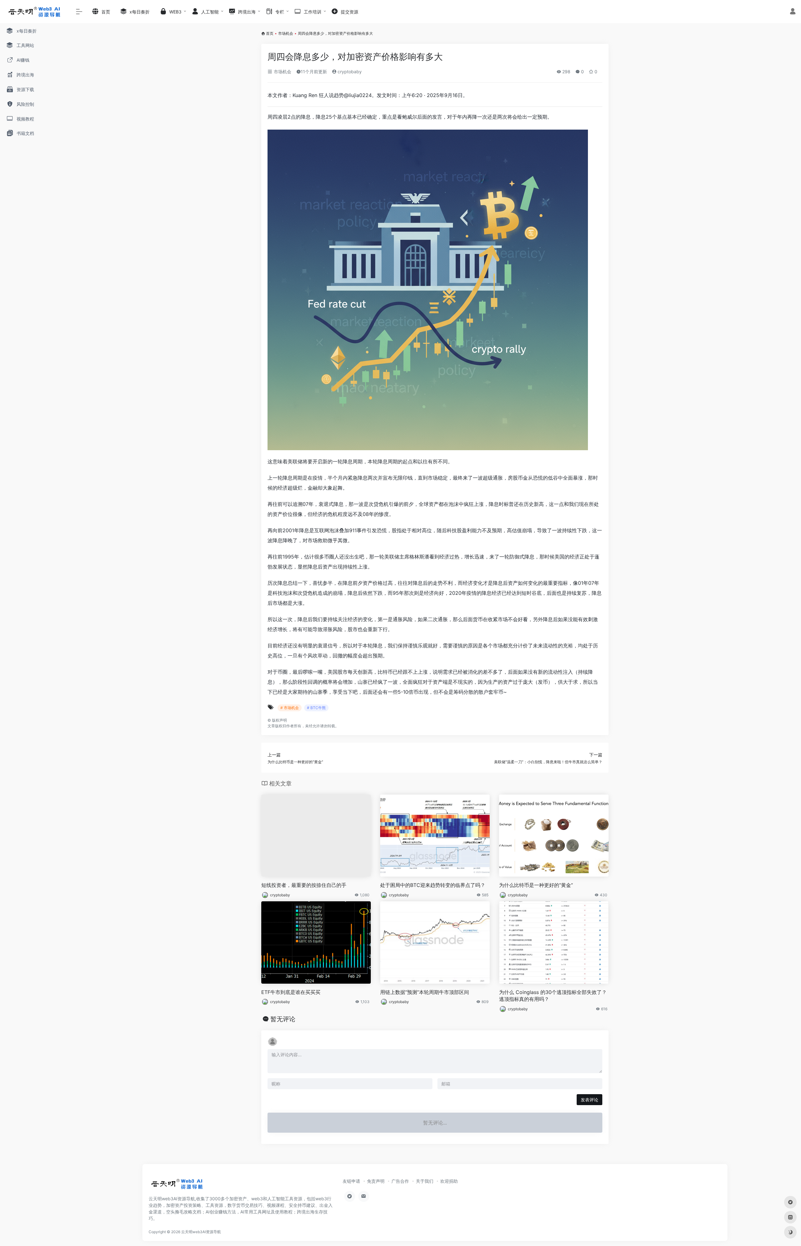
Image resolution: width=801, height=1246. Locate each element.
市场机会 (285, 33)
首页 (269, 33)
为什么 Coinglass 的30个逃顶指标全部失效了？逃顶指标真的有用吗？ (553, 995)
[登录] (792, 12)
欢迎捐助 (449, 1181)
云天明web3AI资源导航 (201, 1231)
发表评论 (589, 1099)
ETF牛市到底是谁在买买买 (290, 992)
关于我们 (424, 1181)
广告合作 (400, 1181)
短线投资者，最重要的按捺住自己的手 (303, 885)
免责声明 (376, 1181)
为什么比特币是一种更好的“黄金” (536, 885)
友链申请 (351, 1181)
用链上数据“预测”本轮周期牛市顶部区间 (424, 992)
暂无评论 (282, 1019)
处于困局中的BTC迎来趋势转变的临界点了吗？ (432, 885)
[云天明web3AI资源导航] (177, 1186)
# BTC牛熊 (316, 707)
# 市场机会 (289, 707)
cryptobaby (349, 71)
